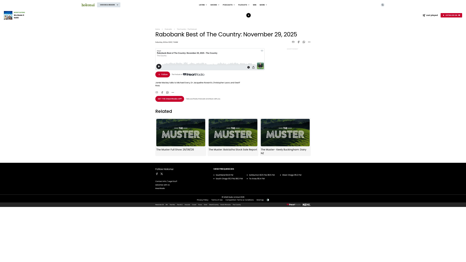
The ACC (180, 205)
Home (157, 29)
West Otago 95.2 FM (291, 175)
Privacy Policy (202, 200)
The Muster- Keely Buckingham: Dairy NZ (285, 137)
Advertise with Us (162, 185)
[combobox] (309, 42)
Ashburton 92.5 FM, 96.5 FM (262, 175)
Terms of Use (217, 200)
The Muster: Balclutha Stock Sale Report (233, 137)
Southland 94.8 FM (224, 175)
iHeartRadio (160, 188)
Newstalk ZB (159, 205)
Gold (205, 205)
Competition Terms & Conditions (239, 200)
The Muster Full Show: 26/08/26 (180, 137)
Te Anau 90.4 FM (257, 178)
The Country (237, 205)
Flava (200, 205)
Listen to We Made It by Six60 (19, 15)
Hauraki (187, 205)
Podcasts (168, 29)
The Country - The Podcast (187, 29)
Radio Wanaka (226, 205)
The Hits (172, 205)
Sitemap (260, 200)
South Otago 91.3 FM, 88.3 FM (229, 178)
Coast (194, 205)
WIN (254, 5)
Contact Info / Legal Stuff (166, 181)
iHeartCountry (214, 205)
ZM (167, 205)
